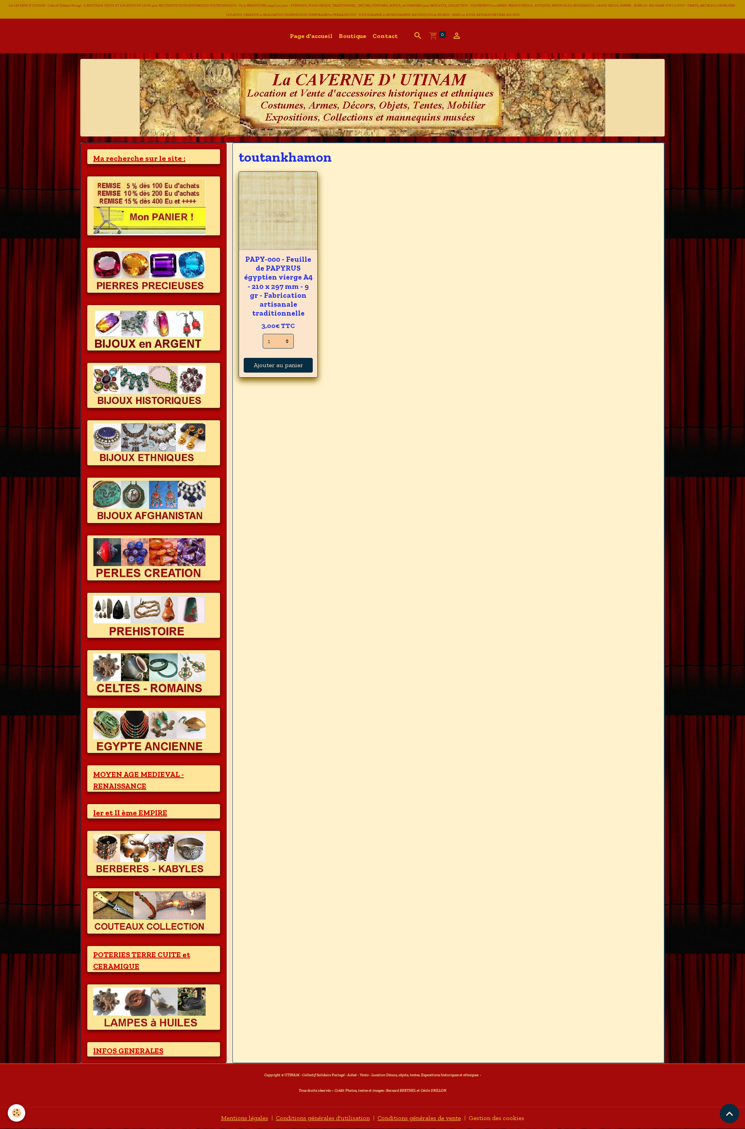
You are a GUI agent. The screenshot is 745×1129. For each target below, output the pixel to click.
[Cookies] (16, 1113)
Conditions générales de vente (419, 1118)
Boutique (352, 36)
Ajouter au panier (278, 365)
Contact (385, 36)
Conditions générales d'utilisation (323, 1118)
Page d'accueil (311, 36)
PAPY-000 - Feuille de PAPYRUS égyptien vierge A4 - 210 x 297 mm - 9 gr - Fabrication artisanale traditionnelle (278, 286)
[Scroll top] (729, 1113)
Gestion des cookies (496, 1118)
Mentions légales (244, 1118)
